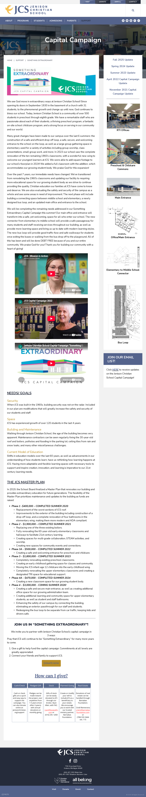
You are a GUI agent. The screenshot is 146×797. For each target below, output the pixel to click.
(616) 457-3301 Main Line (73, 772)
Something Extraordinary (39, 60)
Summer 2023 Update (122, 72)
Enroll (118, 2)
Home (9, 60)
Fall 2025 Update (123, 59)
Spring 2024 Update (122, 66)
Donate (102, 2)
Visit (88, 2)
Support (20, 60)
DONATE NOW (51, 663)
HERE (115, 369)
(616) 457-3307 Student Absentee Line (73, 774)
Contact (133, 2)
